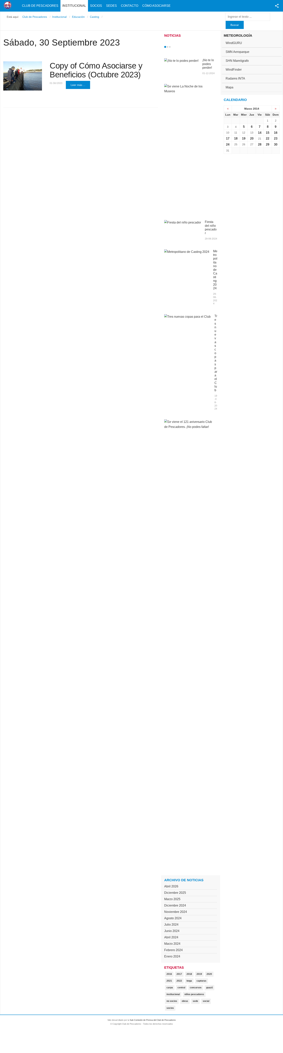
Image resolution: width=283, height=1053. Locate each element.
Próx (176, 47)
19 (243, 138)
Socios (96, 5)
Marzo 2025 (172, 899)
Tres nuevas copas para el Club (215, 353)
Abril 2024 (171, 937)
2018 (189, 974)
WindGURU (234, 43)
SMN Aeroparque (237, 51)
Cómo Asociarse (156, 5)
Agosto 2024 (173, 918)
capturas (201, 980)
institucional (173, 994)
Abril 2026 (171, 886)
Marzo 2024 (172, 943)
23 (275, 138)
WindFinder (234, 69)
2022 (179, 980)
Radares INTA (235, 78)
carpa (170, 987)
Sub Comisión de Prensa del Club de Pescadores (153, 1020)
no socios (172, 1001)
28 (259, 144)
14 (259, 132)
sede (195, 1001)
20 (252, 138)
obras (185, 1001)
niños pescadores (194, 994)
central (181, 987)
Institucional (74, 5)
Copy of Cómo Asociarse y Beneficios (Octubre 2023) (96, 70)
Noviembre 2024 (175, 911)
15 (267, 132)
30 (275, 144)
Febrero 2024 (173, 950)
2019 (199, 974)
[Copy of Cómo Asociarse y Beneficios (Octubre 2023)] (22, 76)
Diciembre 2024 (175, 905)
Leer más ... (78, 84)
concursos (196, 987)
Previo (173, 47)
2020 (209, 974)
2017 (179, 974)
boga (189, 980)
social (206, 1001)
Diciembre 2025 (175, 892)
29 (267, 144)
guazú (209, 987)
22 (267, 138)
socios (170, 1008)
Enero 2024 (172, 956)
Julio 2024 (171, 924)
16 (275, 132)
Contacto (129, 5)
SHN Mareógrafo (237, 60)
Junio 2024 (171, 931)
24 (227, 144)
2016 (169, 974)
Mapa (229, 87)
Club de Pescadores (40, 5)
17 (227, 138)
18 (236, 138)
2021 (169, 980)
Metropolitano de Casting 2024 (215, 270)
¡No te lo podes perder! (208, 63)
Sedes (111, 5)
